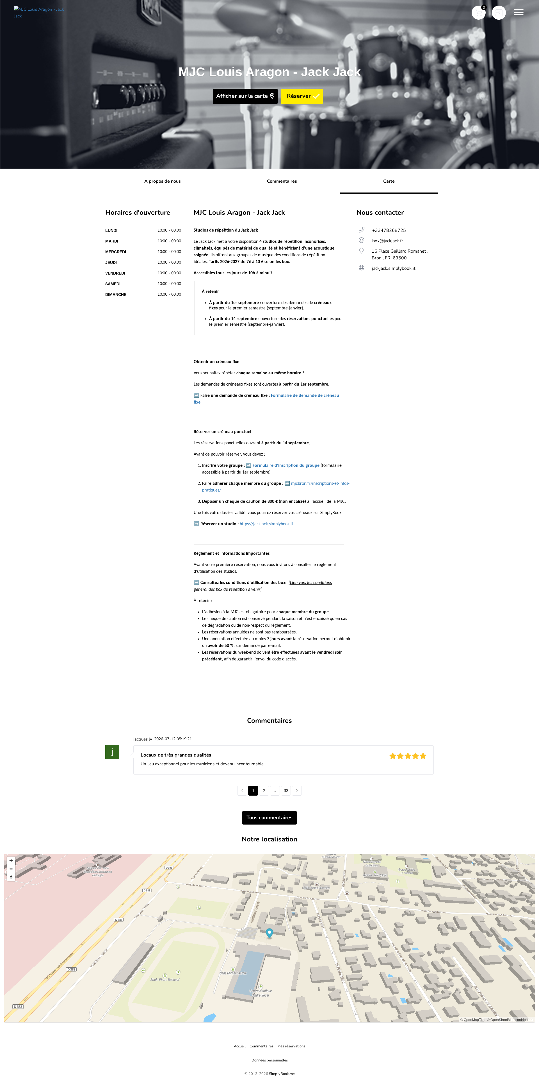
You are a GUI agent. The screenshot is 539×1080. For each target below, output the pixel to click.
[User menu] (499, 13)
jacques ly (142, 739)
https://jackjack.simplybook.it (266, 524)
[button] (479, 13)
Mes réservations (291, 1046)
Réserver (299, 96)
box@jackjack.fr (387, 241)
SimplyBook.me (282, 1073)
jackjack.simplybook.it (393, 268)
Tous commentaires (269, 817)
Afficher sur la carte (242, 96)
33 (286, 790)
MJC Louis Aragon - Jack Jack (270, 72)
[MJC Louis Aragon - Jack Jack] (42, 12)
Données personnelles (270, 1060)
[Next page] (297, 791)
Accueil (240, 1046)
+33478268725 (389, 230)
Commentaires (261, 1046)
